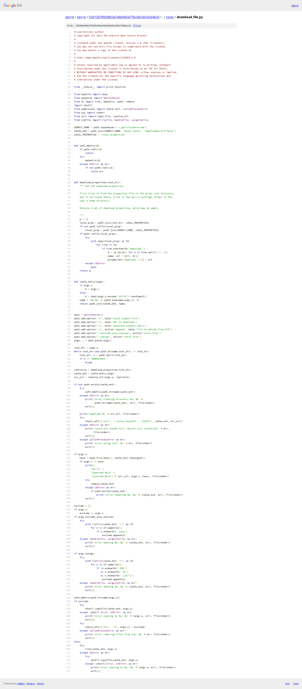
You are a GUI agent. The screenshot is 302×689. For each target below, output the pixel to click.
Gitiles (21, 683)
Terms (40, 683)
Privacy (31, 683)
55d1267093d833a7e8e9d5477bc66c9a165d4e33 (124, 17)
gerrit (69, 17)
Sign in (295, 5)
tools (170, 17)
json (296, 683)
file (137, 25)
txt (287, 683)
